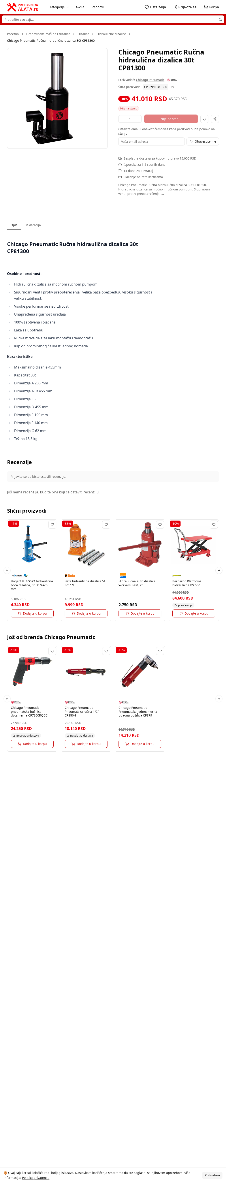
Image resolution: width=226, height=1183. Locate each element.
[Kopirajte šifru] (172, 87)
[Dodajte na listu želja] (204, 119)
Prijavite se (19, 476)
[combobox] (113, 19)
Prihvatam (212, 1175)
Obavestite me (205, 141)
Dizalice (83, 34)
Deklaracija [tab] (32, 225)
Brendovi (97, 7)
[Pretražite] (220, 19)
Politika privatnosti (35, 1177)
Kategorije (57, 7)
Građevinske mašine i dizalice (48, 34)
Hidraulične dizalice (111, 34)
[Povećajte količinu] (137, 118)
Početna (13, 34)
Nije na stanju (171, 119)
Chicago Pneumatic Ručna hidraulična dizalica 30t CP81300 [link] (51, 40)
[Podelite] (215, 119)
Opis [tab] (14, 225)
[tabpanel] (113, 341)
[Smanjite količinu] (122, 118)
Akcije (80, 7)
